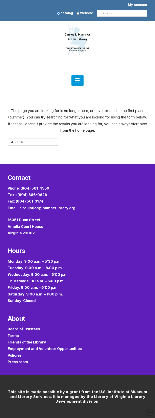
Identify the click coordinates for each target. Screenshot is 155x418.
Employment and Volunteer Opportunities (45, 349)
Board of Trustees (24, 329)
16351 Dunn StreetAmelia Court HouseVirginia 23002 (25, 226)
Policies (15, 355)
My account (137, 5)
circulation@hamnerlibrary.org (47, 208)
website (86, 13)
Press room (18, 362)
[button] (77, 80)
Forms (13, 336)
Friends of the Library (27, 342)
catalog (66, 13)
